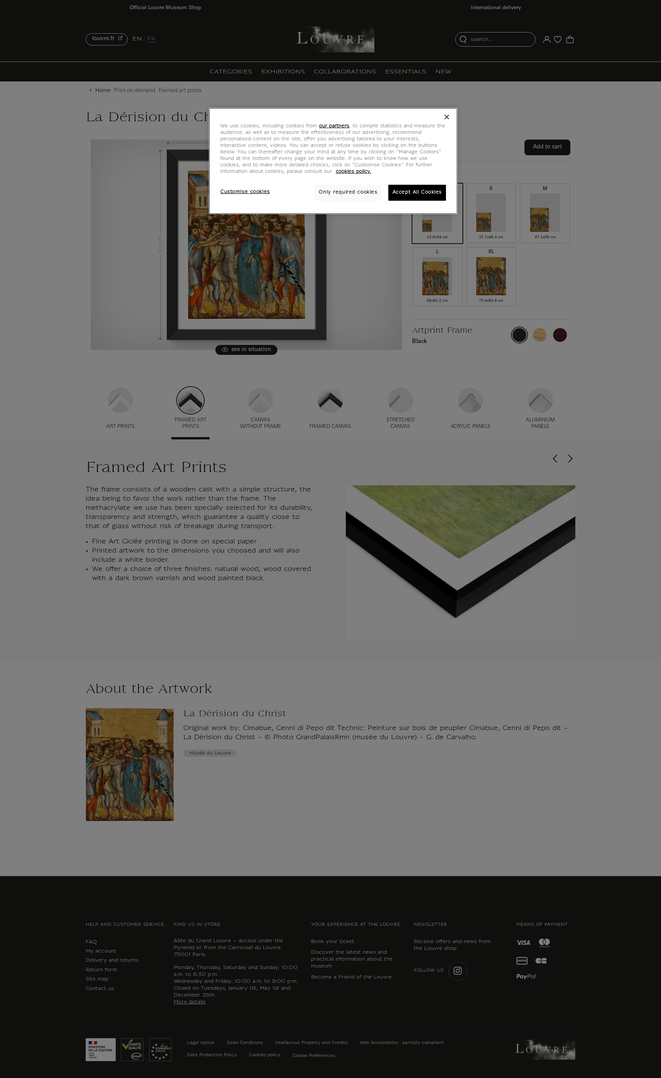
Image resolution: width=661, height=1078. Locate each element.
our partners (334, 126)
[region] (333, 161)
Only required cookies (348, 192)
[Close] (446, 117)
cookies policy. (353, 171)
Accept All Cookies (417, 192)
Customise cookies (245, 192)
